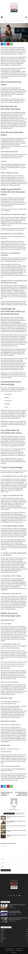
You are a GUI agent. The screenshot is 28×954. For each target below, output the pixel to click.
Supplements (3, 938)
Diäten (2, 935)
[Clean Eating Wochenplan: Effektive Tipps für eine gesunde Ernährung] (3, 822)
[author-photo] (14, 801)
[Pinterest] (8, 44)
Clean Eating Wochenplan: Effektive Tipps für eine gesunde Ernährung (16, 821)
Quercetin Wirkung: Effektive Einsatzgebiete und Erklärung (16, 817)
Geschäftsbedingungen (9, 948)
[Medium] (10, 809)
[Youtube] (19, 895)
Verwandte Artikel (9, 813)
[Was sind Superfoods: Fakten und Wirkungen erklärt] (3, 827)
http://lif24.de (14, 807)
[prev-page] (13, 840)
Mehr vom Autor (19, 813)
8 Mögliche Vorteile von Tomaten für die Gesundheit (7, 794)
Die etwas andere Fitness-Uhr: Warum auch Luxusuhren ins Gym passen (17, 918)
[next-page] (14, 840)
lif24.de (3, 40)
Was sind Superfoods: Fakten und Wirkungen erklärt (16, 825)
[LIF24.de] (14, 7)
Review (2, 940)
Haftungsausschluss (19, 950)
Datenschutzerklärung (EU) (10, 950)
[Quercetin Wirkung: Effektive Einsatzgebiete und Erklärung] (3, 818)
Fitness (2, 931)
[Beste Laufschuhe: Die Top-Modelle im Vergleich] (4, 906)
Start (1, 20)
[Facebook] (2, 44)
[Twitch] (16, 809)
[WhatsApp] (11, 44)
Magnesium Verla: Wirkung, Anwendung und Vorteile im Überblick (16, 835)
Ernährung (5, 20)
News (2, 942)
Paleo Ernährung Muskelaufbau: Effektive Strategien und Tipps (16, 831)
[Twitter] (5, 44)
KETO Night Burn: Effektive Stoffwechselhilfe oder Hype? (14, 912)
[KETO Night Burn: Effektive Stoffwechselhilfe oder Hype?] (4, 913)
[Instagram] (11, 895)
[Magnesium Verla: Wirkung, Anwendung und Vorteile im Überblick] (3, 836)
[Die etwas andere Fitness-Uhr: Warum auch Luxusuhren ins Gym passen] (4, 919)
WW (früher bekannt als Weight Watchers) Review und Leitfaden (21, 794)
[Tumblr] (14, 809)
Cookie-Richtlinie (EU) (19, 948)
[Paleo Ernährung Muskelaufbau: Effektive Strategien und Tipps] (3, 832)
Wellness (2, 933)
